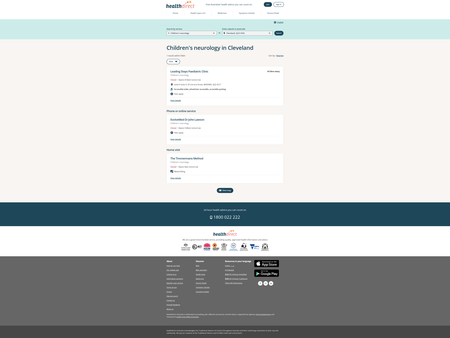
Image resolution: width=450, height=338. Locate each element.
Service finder (273, 13)
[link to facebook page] (260, 283)
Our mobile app (173, 270)
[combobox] (226, 7)
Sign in (278, 4)
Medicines (222, 13)
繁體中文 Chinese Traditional (236, 279)
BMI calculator (201, 270)
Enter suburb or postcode (233, 29)
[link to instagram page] (265, 283)
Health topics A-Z (197, 13)
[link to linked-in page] (271, 283)
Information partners (175, 279)
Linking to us (171, 274)
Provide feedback (173, 305)
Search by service (174, 29)
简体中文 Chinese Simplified (236, 274)
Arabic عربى (229, 266)
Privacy (169, 292)
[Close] (214, 33)
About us (170, 309)
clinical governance (263, 314)
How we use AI (172, 296)
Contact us (171, 300)
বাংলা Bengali (229, 270)
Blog (197, 266)
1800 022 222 (226, 217)
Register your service (175, 283)
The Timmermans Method (186, 158)
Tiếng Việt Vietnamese (233, 283)
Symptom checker (247, 13)
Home (175, 13)
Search (279, 33)
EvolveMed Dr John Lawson (187, 119)
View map (227, 191)
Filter (174, 62)
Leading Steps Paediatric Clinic (189, 71)
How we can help (173, 266)
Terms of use (172, 287)
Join (267, 4)
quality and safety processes (187, 317)
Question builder (202, 292)
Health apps (200, 274)
